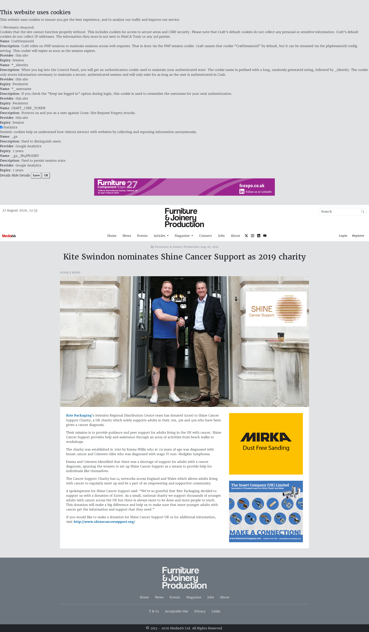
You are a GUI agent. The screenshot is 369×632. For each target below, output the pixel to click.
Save (36, 175)
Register (358, 235)
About (235, 236)
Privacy (199, 611)
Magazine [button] (183, 236)
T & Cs (154, 611)
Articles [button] (160, 236)
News (127, 236)
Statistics (10, 127)
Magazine (193, 597)
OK (46, 175)
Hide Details (21, 175)
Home (111, 236)
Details (5, 175)
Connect (205, 236)
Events (142, 236)
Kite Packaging (79, 415)
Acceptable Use (176, 611)
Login (343, 235)
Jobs (221, 236)
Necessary (18, 27)
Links (216, 611)
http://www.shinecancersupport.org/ (104, 522)
